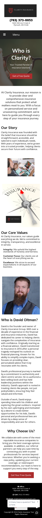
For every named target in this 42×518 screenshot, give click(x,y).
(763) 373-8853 (23, 495)
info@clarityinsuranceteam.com (25, 499)
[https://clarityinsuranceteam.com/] (20, 10)
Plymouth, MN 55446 (21, 25)
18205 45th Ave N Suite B (21, 23)
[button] (4, 34)
